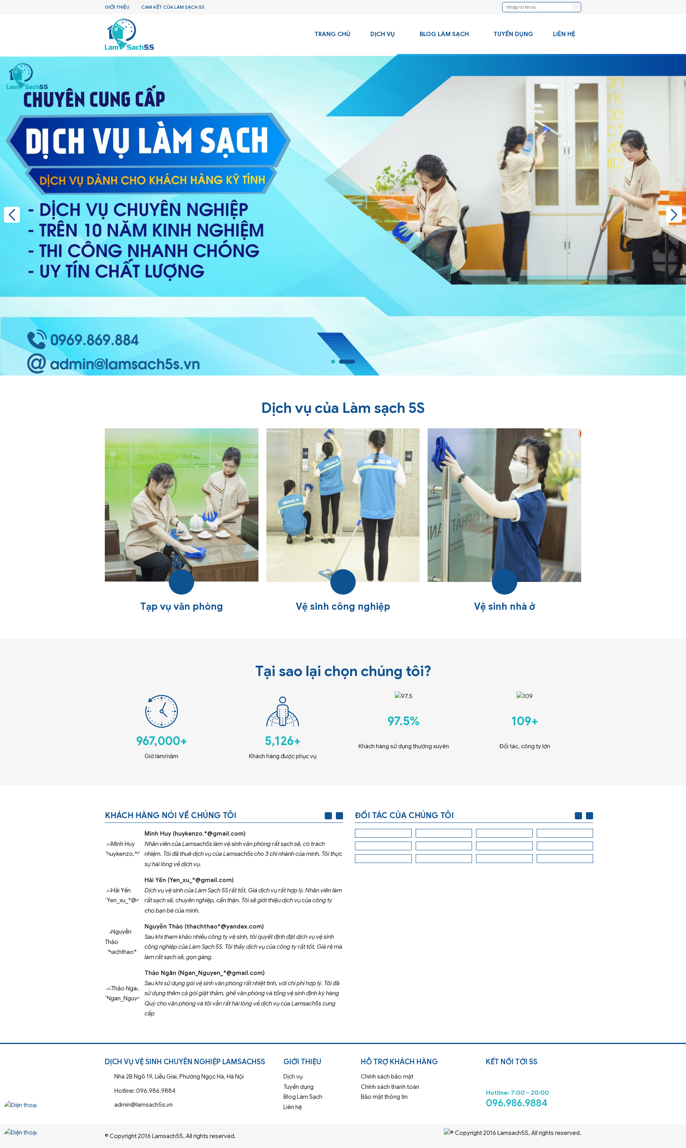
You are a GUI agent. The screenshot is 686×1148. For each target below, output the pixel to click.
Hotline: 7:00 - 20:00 (533, 1088)
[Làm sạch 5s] (129, 34)
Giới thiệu (117, 7)
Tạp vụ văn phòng (181, 521)
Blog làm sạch (444, 34)
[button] (12, 215)
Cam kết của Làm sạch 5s (172, 7)
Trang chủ (332, 34)
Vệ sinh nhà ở (504, 521)
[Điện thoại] (20, 1112)
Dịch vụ (382, 34)
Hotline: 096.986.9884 (191, 1091)
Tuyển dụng (513, 34)
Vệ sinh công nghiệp (343, 521)
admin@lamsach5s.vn (191, 1105)
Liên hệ (564, 34)
